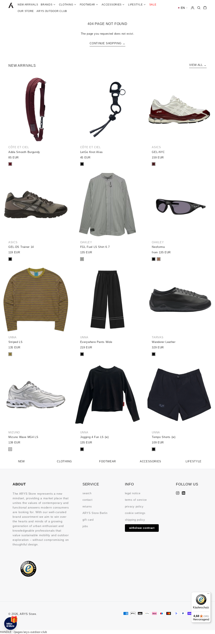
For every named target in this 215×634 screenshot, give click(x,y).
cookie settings (135, 513)
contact (88, 499)
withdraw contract (142, 527)
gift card (88, 519)
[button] (182, 8)
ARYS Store (28, 614)
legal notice (132, 493)
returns (87, 506)
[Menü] (208, 594)
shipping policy (135, 519)
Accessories (150, 461)
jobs (85, 526)
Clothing (64, 461)
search (87, 493)
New (21, 461)
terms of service (136, 499)
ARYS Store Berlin (95, 513)
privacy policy (134, 506)
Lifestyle (194, 461)
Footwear (107, 461)
